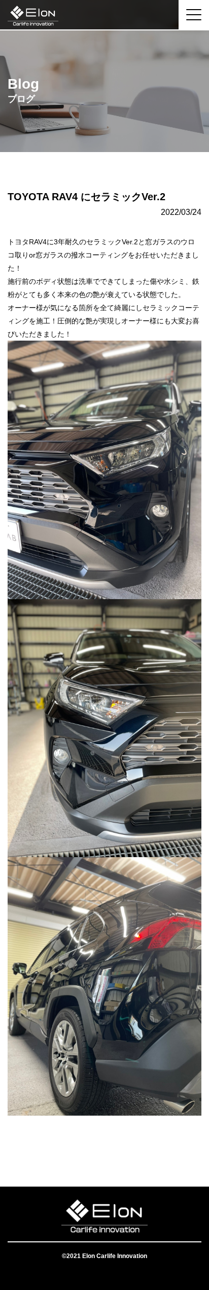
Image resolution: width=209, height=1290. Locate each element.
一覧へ (104, 1146)
